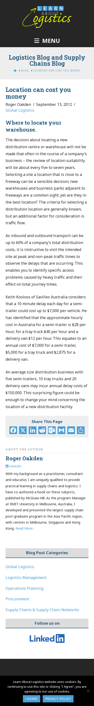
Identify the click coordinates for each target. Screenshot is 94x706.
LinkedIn (15, 466)
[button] (47, 40)
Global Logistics (20, 110)
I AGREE (31, 699)
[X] (23, 430)
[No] (88, 690)
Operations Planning (24, 588)
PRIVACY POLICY (58, 699)
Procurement (17, 599)
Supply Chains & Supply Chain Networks (42, 609)
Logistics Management (26, 577)
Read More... (25, 528)
